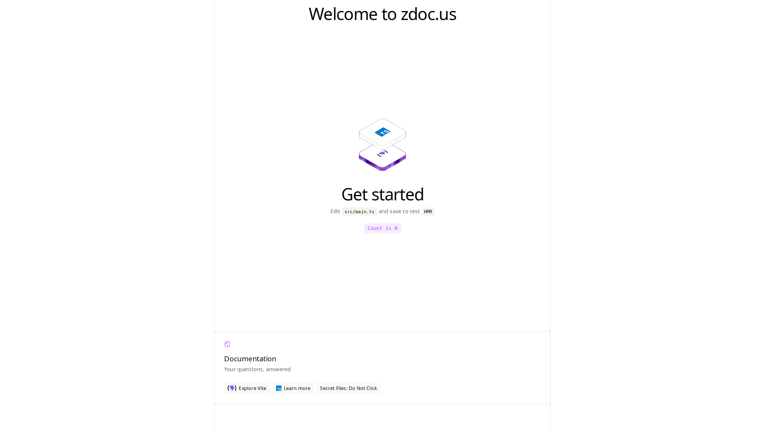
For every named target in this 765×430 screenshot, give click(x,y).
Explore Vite (252, 388)
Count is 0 (382, 228)
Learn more (297, 388)
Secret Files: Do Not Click (348, 388)
